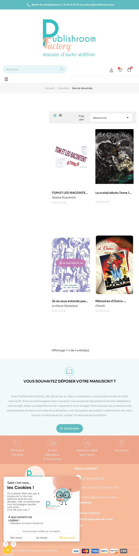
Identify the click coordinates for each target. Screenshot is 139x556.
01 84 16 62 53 (71, 4)
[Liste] (60, 115)
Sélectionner (111, 117)
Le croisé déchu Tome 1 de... (112, 193)
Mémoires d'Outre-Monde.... (109, 301)
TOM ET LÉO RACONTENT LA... (71, 193)
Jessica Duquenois (64, 197)
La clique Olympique (65, 305)
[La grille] (55, 115)
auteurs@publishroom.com (98, 4)
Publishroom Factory (86, 513)
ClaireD (100, 305)
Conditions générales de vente (92, 519)
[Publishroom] (35, 476)
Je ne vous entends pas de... (69, 301)
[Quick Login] (111, 70)
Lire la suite (71, 428)
